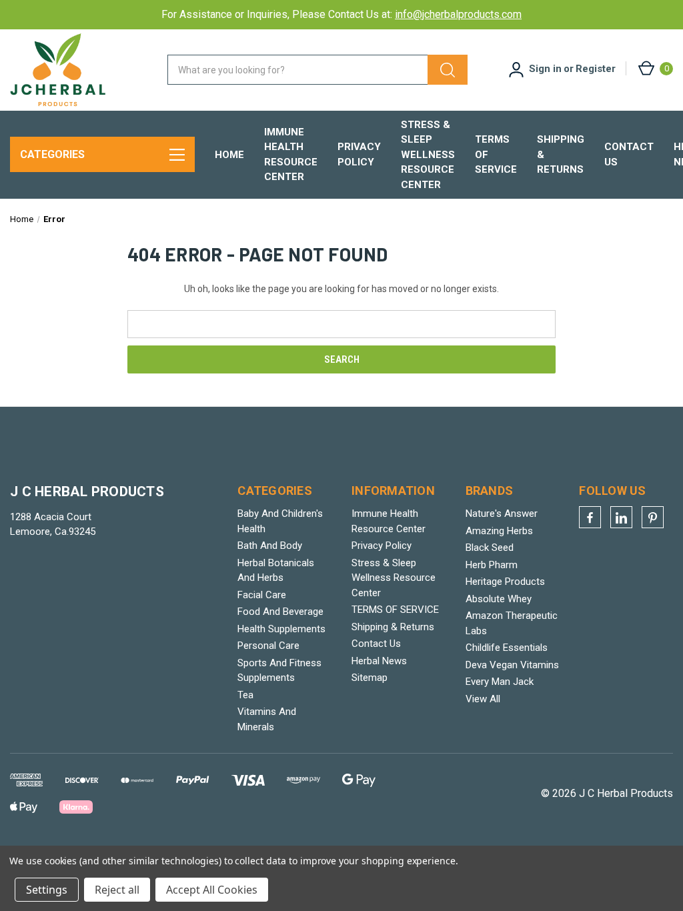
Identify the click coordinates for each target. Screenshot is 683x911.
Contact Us (629, 154)
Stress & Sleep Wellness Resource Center (428, 155)
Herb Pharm (492, 565)
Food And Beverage (280, 612)
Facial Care (261, 595)
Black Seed (490, 548)
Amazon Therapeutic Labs (512, 623)
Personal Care (268, 646)
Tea (245, 695)
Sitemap (370, 678)
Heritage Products (505, 582)
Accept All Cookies (211, 889)
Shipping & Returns (560, 154)
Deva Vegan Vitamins (512, 665)
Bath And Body (269, 546)
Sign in (545, 69)
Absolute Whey (499, 599)
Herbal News (379, 661)
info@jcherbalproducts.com (458, 14)
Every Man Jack (500, 682)
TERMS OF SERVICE (496, 154)
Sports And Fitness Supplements (279, 670)
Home (229, 155)
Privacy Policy (359, 154)
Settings (46, 889)
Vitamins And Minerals (266, 719)
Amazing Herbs (499, 531)
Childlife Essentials (507, 648)
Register (596, 69)
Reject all (117, 889)
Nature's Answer (502, 514)
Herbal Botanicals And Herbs (275, 570)
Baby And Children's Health (280, 521)
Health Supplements (281, 629)
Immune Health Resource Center (290, 154)
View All (483, 699)
